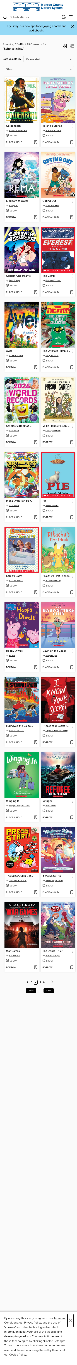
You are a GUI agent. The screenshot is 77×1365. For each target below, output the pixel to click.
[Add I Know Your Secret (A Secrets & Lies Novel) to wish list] (71, 742)
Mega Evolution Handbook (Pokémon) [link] (20, 501)
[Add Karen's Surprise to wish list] (71, 142)
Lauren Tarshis (16, 730)
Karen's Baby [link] (14, 576)
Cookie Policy (17, 1354)
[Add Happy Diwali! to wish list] (35, 667)
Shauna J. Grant (53, 130)
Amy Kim (13, 205)
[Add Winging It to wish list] (35, 817)
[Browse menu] (71, 17)
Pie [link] (44, 501)
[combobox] (31, 17)
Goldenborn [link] (13, 126)
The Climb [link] (48, 276)
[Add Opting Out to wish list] (71, 217)
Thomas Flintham (18, 880)
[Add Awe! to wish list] (35, 367)
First (31, 990)
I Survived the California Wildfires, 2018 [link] (20, 726)
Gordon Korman (53, 280)
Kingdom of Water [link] (17, 201)
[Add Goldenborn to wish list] (35, 142)
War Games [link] (13, 951)
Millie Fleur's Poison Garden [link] (56, 426)
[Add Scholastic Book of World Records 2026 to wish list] (35, 442)
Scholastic (14, 430)
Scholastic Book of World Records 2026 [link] (20, 426)
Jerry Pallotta (52, 355)
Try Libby (12, 26)
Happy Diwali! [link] (14, 651)
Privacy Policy (32, 1322)
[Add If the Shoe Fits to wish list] (71, 892)
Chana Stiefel (16, 355)
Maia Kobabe (52, 205)
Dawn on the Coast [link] (54, 651)
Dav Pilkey (14, 280)
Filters (9, 69)
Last (48, 990)
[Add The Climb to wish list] (71, 292)
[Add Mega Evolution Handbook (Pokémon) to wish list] (35, 517)
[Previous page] (27, 982)
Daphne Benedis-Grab (56, 730)
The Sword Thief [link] (52, 951)
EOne (12, 655)
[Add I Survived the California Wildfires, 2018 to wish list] (35, 742)
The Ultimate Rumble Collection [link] (56, 351)
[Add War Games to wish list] (35, 967)
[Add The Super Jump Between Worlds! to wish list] (35, 892)
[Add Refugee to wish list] (71, 817)
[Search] (5, 17)
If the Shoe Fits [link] (51, 876)
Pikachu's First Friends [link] (55, 576)
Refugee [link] (47, 801)
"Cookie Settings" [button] (54, 1341)
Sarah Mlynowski (54, 880)
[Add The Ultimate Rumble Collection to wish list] (71, 367)
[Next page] (52, 982)
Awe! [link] (9, 351)
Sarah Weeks (52, 505)
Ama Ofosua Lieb (18, 130)
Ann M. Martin (16, 580)
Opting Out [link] (49, 201)
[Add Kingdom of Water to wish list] (35, 217)
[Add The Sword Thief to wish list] (71, 967)
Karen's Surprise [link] (52, 126)
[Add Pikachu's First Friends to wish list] (71, 592)
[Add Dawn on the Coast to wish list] (71, 667)
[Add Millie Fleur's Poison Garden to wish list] (71, 442)
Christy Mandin (53, 430)
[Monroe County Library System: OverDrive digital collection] (38, 6)
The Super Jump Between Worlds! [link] (20, 876)
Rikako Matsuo (53, 580)
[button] (64, 47)
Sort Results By (12, 59)
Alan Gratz (50, 805)
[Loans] (63, 17)
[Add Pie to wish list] (71, 517)
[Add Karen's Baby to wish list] (35, 592)
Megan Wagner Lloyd (19, 805)
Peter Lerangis (52, 955)
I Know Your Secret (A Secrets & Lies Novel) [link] (56, 726)
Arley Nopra (51, 655)
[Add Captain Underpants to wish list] (35, 292)
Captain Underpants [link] (18, 276)
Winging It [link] (12, 801)
